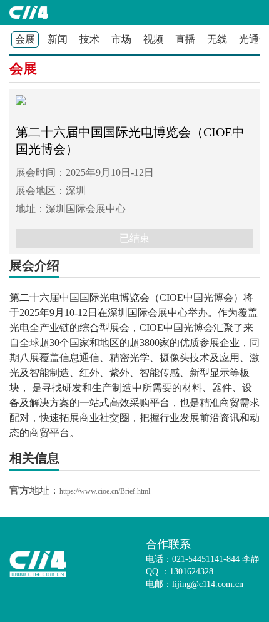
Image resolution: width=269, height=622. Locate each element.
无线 (217, 39)
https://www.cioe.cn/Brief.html (104, 491)
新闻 (58, 39)
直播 (185, 39)
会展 (23, 68)
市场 (121, 39)
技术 (89, 39)
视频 (153, 39)
